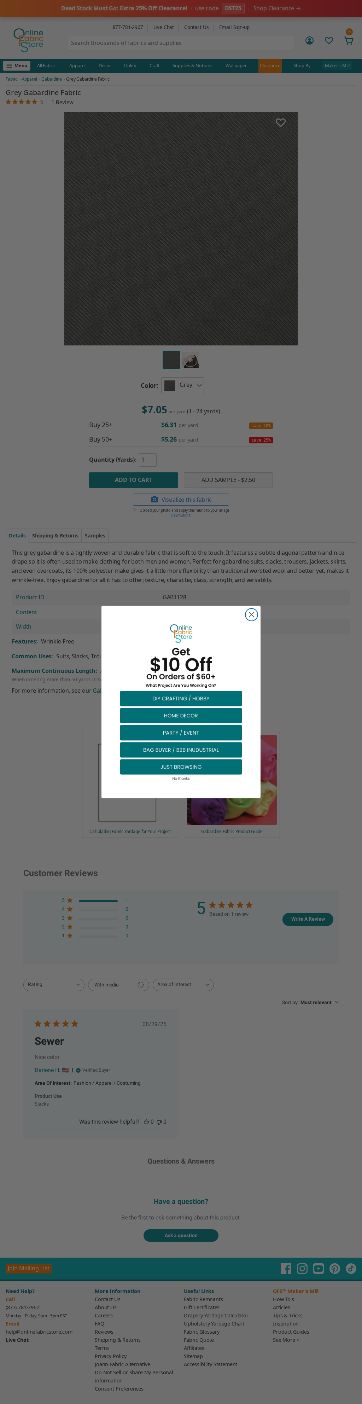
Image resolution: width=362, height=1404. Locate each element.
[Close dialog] (251, 614)
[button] (181, 698)
